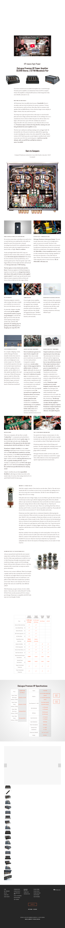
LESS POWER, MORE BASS (17, 893)
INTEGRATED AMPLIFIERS (26, 890)
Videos (21, 3)
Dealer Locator (40, 3)
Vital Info (25, 3)
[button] (5, 765)
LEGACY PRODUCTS (36, 894)
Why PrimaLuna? (10, 3)
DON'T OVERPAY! (16, 899)
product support (36, 891)
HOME (5, 889)
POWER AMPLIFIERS (27, 893)
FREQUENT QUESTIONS (37, 893)
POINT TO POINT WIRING (18, 895)
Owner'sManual (56, 695)
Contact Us (32, 904)
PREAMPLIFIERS (26, 892)
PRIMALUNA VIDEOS (17, 889)
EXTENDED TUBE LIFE (17, 891)
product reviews (36, 889)
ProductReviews (56, 702)
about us (5, 893)
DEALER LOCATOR (7, 896)
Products (16, 3)
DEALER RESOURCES (37, 896)
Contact (34, 3)
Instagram (30, 909)
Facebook (35, 909)
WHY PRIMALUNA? (7, 891)
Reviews (29, 3)
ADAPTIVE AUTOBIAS (17, 897)
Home (5, 3)
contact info (6, 894)
